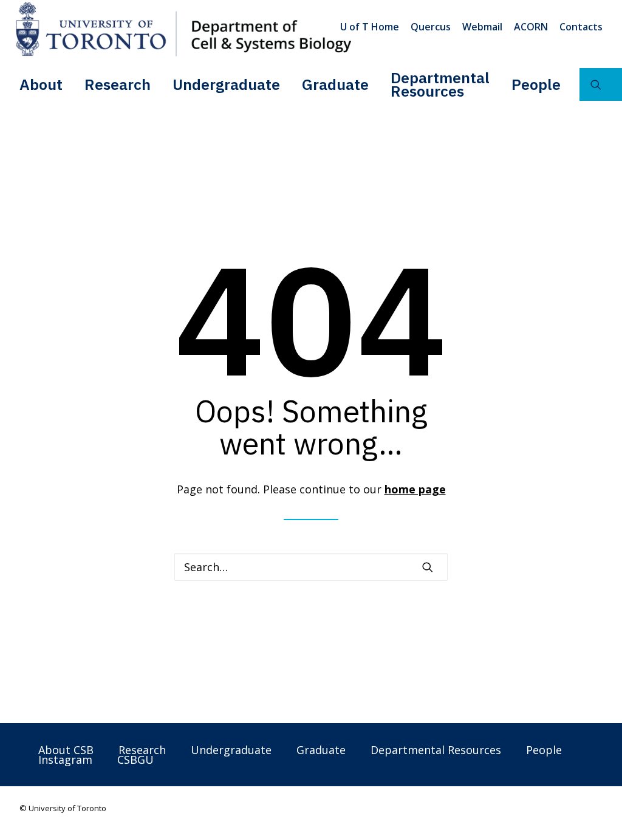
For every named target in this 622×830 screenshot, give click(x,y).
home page (415, 489)
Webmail (482, 26)
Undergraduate (226, 84)
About (41, 84)
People (536, 84)
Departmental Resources (440, 84)
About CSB (66, 750)
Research (117, 84)
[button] (427, 566)
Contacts (581, 26)
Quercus (431, 26)
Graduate (335, 84)
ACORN (531, 26)
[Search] (311, 567)
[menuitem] (371, 26)
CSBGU (135, 759)
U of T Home (369, 26)
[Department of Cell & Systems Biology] (183, 29)
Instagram (65, 759)
